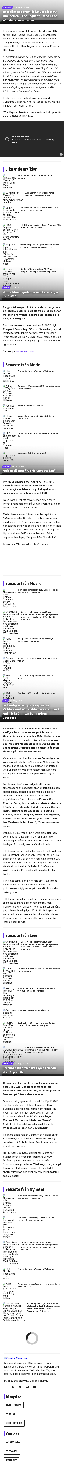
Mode (6, 287)
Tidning (10, 1414)
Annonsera (13, 1442)
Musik (6, 466)
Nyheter (8, 1063)
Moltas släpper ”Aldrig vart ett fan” (29, 470)
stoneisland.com (24, 351)
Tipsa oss (12, 1451)
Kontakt (11, 1460)
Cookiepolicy (14, 1423)
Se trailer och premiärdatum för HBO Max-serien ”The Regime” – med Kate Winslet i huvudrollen (29, 16)
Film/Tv (7, 7)
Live (5, 701)
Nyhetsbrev (13, 1405)
